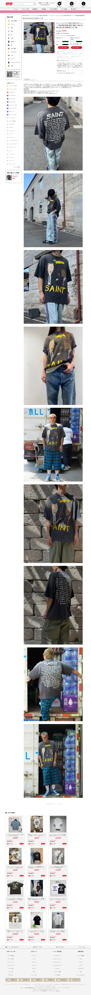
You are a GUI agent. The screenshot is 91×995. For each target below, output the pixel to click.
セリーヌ (34, 965)
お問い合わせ (63, 979)
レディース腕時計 (80, 955)
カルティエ (11, 137)
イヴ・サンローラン (13, 140)
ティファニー (12, 153)
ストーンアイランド (13, 143)
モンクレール (12, 163)
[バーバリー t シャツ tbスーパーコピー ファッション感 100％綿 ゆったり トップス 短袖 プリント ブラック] (36, 920)
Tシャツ (52, 15)
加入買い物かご (63, 47)
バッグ (12, 24)
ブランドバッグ (11, 962)
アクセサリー (14, 52)
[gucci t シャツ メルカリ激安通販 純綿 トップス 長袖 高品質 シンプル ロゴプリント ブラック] (36, 856)
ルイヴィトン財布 (57, 971)
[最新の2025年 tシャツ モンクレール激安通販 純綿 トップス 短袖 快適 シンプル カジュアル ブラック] (36, 888)
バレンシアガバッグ (57, 965)
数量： (57, 44)
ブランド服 (10, 968)
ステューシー (12, 111)
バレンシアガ (34, 975)
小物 (12, 65)
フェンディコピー (13, 89)
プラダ (34, 971)
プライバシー (75, 979)
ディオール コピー (13, 114)
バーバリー (11, 133)
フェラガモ (11, 124)
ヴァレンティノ (12, 147)
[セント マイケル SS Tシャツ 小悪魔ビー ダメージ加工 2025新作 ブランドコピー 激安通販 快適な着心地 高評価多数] (15, 888)
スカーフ (13, 58)
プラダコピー (12, 92)
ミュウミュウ (12, 130)
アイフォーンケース (15, 62)
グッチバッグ (57, 968)
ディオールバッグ (57, 962)
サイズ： (72, 41)
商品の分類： (59, 37)
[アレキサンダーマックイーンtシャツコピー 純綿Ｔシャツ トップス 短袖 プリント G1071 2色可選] (58, 888)
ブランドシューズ (11, 965)
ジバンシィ (11, 160)
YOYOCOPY (44, 990)
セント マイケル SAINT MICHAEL (39, 15)
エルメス (34, 968)
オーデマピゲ (81, 968)
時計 (12, 31)
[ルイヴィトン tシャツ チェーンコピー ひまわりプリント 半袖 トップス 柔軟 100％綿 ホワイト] (15, 856)
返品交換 (50, 979)
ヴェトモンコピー (13, 108)
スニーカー (10, 971)
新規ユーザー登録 (43, 3)
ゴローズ (11, 127)
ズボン (12, 38)
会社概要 (12, 979)
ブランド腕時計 (11, 955)
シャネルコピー (12, 95)
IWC (81, 971)
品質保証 (38, 979)
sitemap (57, 990)
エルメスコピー (12, 101)
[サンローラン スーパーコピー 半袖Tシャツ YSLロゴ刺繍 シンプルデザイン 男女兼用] (58, 920)
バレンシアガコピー (13, 85)
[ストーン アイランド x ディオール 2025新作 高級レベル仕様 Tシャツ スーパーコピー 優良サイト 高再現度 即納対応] (58, 824)
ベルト (12, 55)
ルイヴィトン (34, 955)
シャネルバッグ (57, 955)
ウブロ (80, 958)
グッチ (34, 958)
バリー (10, 150)
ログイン (53, 3)
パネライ (81, 965)
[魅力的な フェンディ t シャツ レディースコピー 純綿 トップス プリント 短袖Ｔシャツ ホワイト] (15, 920)
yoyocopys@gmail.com (45, 4)
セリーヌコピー (12, 98)
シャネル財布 (57, 975)
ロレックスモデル (80, 975)
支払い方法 (25, 979)
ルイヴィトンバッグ (57, 958)
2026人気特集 (14, 20)
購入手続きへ (77, 47)
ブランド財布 (11, 958)
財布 (12, 27)
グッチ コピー (12, 117)
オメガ (80, 962)
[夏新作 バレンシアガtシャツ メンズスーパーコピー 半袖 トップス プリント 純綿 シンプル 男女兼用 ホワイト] (36, 824)
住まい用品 (13, 48)
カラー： (58, 41)
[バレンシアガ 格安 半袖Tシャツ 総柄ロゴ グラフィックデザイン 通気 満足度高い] (58, 856)
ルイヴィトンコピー (13, 105)
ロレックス (11, 157)
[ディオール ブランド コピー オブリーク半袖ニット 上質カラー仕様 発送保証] (15, 824)
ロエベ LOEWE (12, 121)
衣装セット (13, 41)
